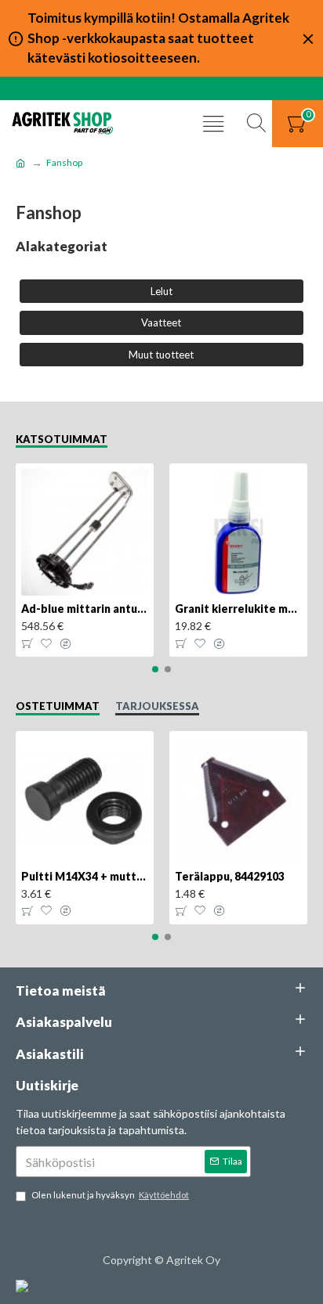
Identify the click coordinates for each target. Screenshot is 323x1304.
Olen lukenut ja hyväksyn (110, 1195)
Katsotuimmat (61, 439)
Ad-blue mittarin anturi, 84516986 (84, 608)
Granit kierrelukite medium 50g (238, 608)
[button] (155, 669)
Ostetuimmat (58, 706)
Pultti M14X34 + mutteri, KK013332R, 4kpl (84, 876)
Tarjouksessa (157, 706)
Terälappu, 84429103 (230, 876)
